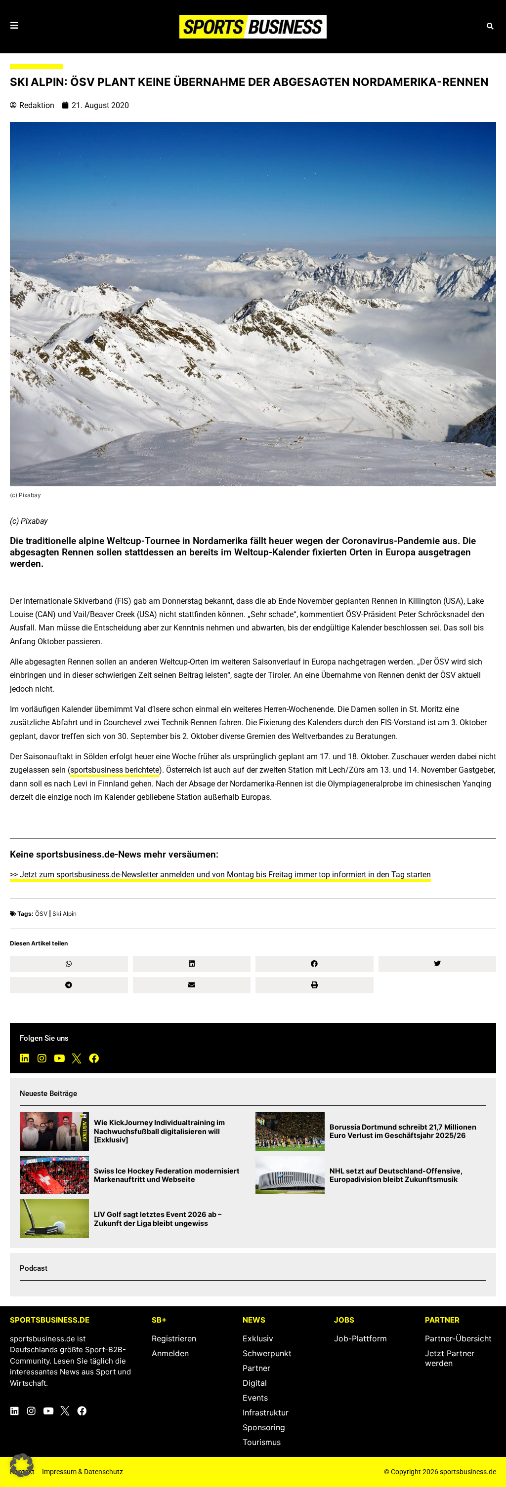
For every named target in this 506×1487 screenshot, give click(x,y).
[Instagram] (42, 1058)
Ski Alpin (64, 913)
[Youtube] (59, 1058)
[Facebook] (94, 1058)
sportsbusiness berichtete (114, 770)
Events (255, 1398)
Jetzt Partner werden (449, 1358)
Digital (255, 1383)
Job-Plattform (360, 1338)
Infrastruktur (266, 1412)
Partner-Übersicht (458, 1338)
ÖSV (41, 913)
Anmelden (170, 1353)
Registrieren (174, 1338)
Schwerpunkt (267, 1353)
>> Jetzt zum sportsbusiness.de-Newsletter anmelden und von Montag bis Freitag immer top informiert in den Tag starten (220, 874)
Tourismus (262, 1442)
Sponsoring (264, 1427)
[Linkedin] (25, 1058)
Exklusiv (258, 1338)
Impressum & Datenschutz (82, 1471)
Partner (256, 1368)
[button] (490, 26)
